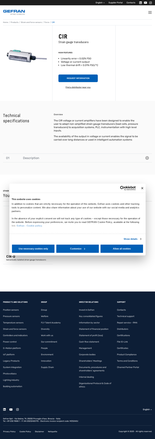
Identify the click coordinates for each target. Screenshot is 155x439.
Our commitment (49, 342)
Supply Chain (47, 367)
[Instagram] (149, 2)
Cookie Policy (25, 432)
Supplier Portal (116, 2)
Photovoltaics (9, 373)
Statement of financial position (93, 329)
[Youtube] (144, 2)
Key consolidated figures (91, 316)
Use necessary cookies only (33, 248)
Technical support (125, 316)
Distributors (122, 329)
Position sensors (11, 310)
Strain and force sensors (31, 22)
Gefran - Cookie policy (29, 225)
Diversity (45, 329)
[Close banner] (142, 188)
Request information (78, 78)
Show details (130, 239)
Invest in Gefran (86, 310)
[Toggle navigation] (150, 12)
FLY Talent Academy (51, 322)
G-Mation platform (12, 348)
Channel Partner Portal (128, 367)
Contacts (131, 2)
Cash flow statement (89, 342)
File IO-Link (122, 342)
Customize (75, 248)
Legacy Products (11, 361)
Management (85, 348)
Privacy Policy (9, 432)
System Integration (12, 367)
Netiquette (52, 432)
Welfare (44, 316)
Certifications (123, 335)
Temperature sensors (13, 322)
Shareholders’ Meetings (90, 361)
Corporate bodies (87, 354)
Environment (47, 354)
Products (14, 22)
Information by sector (89, 322)
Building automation (12, 386)
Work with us (47, 335)
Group (44, 310)
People (44, 348)
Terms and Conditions (127, 361)
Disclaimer (39, 432)
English (99, 2)
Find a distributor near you (78, 87)
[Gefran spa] (14, 12)
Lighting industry (11, 380)
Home (5, 22)
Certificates (122, 348)
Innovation (46, 361)
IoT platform (9, 354)
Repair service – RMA (127, 322)
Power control (9, 342)
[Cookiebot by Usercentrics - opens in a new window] (122, 188)
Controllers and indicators (15, 335)
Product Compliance (127, 354)
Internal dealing (86, 377)
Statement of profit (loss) (91, 335)
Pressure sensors (11, 316)
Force (46, 22)
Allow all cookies (122, 248)
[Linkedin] (139, 2)
